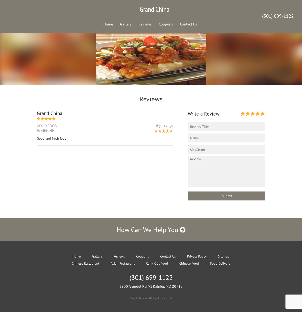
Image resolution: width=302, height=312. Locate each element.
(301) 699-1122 (278, 16)
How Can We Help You (148, 229)
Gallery (125, 24)
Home (108, 24)
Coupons (166, 24)
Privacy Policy (197, 256)
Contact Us (188, 24)
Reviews (145, 24)
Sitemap (224, 256)
